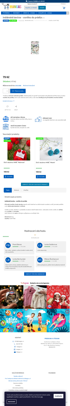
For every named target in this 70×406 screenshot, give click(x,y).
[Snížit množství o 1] (9, 92)
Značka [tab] (26, 190)
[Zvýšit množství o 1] (9, 90)
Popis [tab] (7, 190)
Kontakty (17, 385)
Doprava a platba (18, 383)
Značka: (54, 20)
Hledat (42, 7)
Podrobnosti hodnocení (40, 20)
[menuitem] (6, 13)
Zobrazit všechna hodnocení (35, 274)
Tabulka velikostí (18, 376)
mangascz (19, 347)
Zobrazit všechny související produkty (35, 184)
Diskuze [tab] (16, 190)
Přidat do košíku (19, 91)
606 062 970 (52, 347)
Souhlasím (58, 396)
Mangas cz (19, 352)
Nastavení (11, 402)
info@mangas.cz (19, 341)
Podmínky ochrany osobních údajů (18, 390)
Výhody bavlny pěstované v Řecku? (18, 381)
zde (41, 397)
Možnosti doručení (29, 86)
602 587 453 (19, 344)
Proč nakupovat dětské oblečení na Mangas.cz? (18, 378)
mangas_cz (19, 349)
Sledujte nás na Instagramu (39, 283)
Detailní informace (8, 101)
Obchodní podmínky (17, 388)
